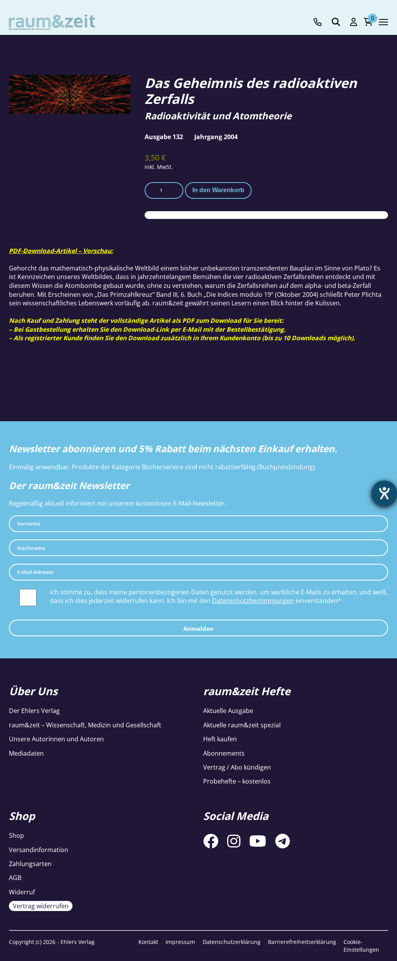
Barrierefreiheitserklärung (302, 942)
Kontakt (148, 942)
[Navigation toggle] (383, 22)
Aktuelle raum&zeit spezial (242, 725)
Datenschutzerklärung (232, 942)
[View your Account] (353, 22)
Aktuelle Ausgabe (228, 710)
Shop (16, 835)
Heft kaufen (220, 739)
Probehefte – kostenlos (237, 781)
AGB (15, 877)
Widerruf (22, 892)
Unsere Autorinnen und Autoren (56, 739)
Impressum (180, 942)
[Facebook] (210, 841)
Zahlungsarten (30, 863)
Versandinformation (38, 850)
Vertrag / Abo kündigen (237, 767)
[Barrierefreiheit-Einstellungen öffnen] (384, 493)
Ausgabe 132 (164, 137)
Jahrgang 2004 (216, 137)
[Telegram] (282, 841)
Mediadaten (26, 753)
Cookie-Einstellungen (361, 945)
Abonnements (224, 753)
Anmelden (198, 628)
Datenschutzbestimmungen (253, 600)
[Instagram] (233, 841)
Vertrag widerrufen (41, 906)
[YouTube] (257, 841)
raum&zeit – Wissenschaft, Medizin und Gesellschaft (85, 725)
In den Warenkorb (218, 190)
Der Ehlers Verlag (34, 710)
